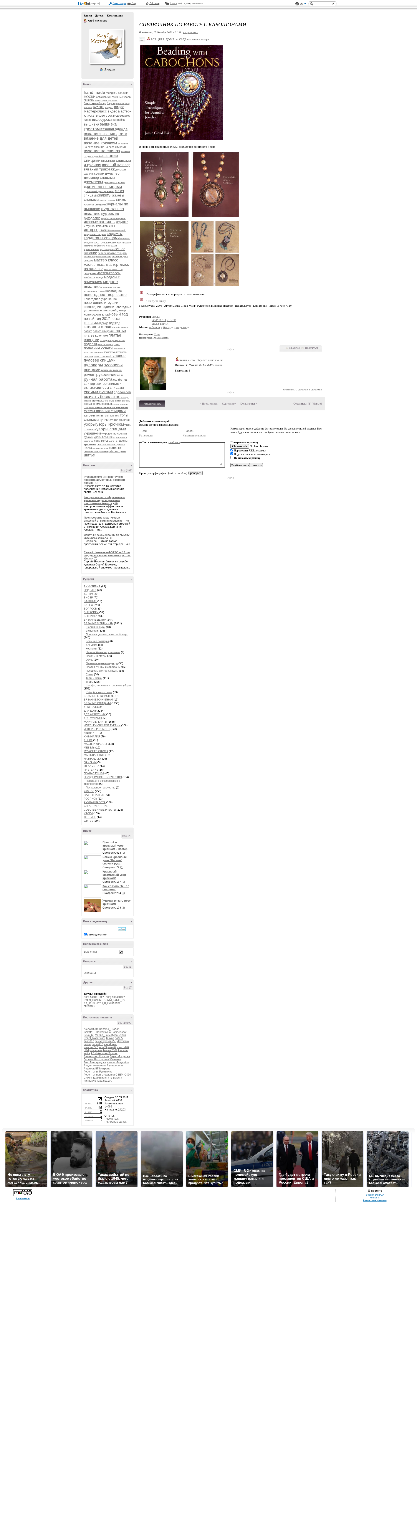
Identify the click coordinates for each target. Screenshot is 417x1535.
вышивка (91, 124)
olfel (86, 1050)
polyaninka (96, 1050)
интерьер (92, 230)
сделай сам (122, 392)
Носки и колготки (96, 656)
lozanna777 (91, 1047)
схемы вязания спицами (105, 411)
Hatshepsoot (118, 1032)
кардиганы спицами (102, 238)
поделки (90, 344)
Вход (134, 3)
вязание (92, 133)
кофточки (88, 246)
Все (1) (128, 966)
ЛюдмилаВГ (91, 1068)
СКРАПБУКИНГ (93, 806)
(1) (123, 852)
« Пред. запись (209, 403)
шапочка (115, 447)
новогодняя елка (96, 314)
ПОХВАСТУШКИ (94, 773)
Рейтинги (154, 3)
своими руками (98, 392)
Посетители (111, 1118)
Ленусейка (122, 1062)
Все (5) (128, 987)
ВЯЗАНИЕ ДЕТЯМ (95, 619)
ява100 (107, 1080)
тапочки (89, 415)
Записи (88, 15)
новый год (118, 314)
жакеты (104, 195)
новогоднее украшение (100, 299)
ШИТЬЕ (88, 820)
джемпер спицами (99, 177)
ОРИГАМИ (90, 762)
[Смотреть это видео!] (93, 847)
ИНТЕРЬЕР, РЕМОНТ (97, 729)
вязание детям (113, 134)
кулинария (107, 249)
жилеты (121, 200)
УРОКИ (88, 813)
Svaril (101, 1038)
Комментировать (152, 403)
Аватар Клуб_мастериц (106, 46)
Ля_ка (87, 1003)
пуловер (118, 356)
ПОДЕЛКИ (90, 590)
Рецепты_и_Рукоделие (106, 1003)
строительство (100, 400)
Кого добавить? (115, 996)
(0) (96, 482)
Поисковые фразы (115, 1121)
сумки (111, 401)
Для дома (92, 644)
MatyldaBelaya (117, 1035)
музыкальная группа (94, 291)
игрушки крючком (96, 226)
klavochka (123, 1041)
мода (99, 277)
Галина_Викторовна (96, 1059)
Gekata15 (89, 1032)
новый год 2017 (97, 319)
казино (105, 230)
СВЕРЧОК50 (123, 1074)
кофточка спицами (119, 242)
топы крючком (111, 415)
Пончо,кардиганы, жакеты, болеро (107, 634)
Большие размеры (97, 641)
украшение (93, 433)
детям (100, 173)
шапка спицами (100, 448)
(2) (123, 907)
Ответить (289, 389)
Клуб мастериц (85, 21)
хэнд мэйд (101, 440)
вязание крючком (100, 143)
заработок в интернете (113, 218)
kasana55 (110, 1041)
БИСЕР (88, 597)
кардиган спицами (95, 234)
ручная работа (98, 379)
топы (99, 415)
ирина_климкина (111, 1077)
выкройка (119, 119)
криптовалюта (91, 249)
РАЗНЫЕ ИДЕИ (93, 794)
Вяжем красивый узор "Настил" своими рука (115, 860)
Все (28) (127, 836)
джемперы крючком (114, 182)
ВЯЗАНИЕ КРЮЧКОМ (97, 695)
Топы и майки (94, 678)
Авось (173, 3)
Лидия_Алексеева (95, 1065)
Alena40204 (91, 1029)
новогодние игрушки (101, 303)
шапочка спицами (94, 451)
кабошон (154, 327)
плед (103, 340)
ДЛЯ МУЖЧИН (93, 718)
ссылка (218, 364)
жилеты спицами (95, 204)
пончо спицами (102, 356)
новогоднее (113, 290)
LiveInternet (90, 4)
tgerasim (123, 1050)
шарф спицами (115, 451)
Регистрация (119, 3)
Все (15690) (125, 1022)
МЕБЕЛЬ (89, 747)
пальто (88, 331)
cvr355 (119, 1038)
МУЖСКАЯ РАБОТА (96, 751)
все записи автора (198, 39)
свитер (89, 383)
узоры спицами (111, 429)
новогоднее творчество (105, 294)
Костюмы (92, 648)
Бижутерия (92, 630)
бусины (98, 107)
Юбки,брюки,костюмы (99, 692)
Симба (88, 1077)
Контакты (375, 1197)
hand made (94, 92)
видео (109, 107)
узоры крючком (110, 424)
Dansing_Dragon (109, 1029)
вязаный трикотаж (99, 169)
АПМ (94, 1053)
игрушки (122, 222)
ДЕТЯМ (88, 593)
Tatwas (110, 1038)
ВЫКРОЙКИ (91, 612)
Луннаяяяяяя (115, 1065)
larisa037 (97, 1044)
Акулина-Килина (107, 1053)
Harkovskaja (103, 1032)
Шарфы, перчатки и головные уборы (108, 685)
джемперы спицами (103, 186)
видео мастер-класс (104, 109)
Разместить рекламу (375, 1200)
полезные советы (98, 348)
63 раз (157, 334)
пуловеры (93, 365)
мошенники (106, 287)
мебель (89, 277)
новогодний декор (113, 310)
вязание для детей (101, 138)
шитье (89, 455)
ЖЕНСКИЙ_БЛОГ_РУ (111, 999)
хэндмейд (90, 973)
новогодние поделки (99, 307)
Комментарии (115, 15)
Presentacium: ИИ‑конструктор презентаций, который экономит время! (104, 479)
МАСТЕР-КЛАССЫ (95, 743)
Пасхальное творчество (100, 787)
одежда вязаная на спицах (102, 325)
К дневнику (229, 403)
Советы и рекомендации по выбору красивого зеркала (106, 537)
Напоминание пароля (194, 435)
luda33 (103, 1047)
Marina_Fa (101, 1035)
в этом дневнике (97, 934)
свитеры (89, 387)
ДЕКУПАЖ (90, 707)
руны (120, 375)
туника (104, 419)
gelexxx (99, 1041)
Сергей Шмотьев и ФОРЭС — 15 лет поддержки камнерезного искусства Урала (107, 555)
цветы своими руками (111, 444)
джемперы (93, 182)
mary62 (112, 1047)
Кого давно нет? (94, 996)
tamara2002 (110, 1050)
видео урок (104, 115)
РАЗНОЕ (89, 791)
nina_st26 (123, 1047)
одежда (103, 323)
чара (100, 1080)
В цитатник (315, 389)
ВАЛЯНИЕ (90, 601)
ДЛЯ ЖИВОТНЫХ (95, 714)
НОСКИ (90, 97)
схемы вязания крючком (110, 407)
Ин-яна (111, 1062)
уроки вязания (103, 437)
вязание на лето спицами (110, 147)
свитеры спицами (109, 387)
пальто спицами (103, 331)
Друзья (99, 15)
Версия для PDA (375, 1194)
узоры (90, 424)
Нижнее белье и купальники (103, 652)
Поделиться (311, 347)
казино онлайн (118, 230)
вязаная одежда (113, 129)
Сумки (89, 674)
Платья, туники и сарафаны (103, 667)
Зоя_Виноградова (95, 1062)
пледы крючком (116, 340)
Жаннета (115, 1059)
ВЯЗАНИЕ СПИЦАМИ (97, 703)
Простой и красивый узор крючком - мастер (115, 846)
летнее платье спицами (112, 253)
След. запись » (249, 403)
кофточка (100, 242)
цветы (113, 440)
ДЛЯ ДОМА (91, 710)
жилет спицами (107, 200)
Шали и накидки (95, 627)
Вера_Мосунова (120, 1056)
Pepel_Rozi (91, 999)
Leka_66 (89, 1035)
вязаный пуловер (116, 165)
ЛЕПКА (88, 740)
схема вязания (102, 403)
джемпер (112, 173)
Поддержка (297, 4)
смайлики (174, 442)
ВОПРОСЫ (91, 608)
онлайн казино (120, 327)
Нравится (294, 347)
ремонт (90, 375)
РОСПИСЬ (90, 798)
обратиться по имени (210, 360)
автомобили (103, 97)
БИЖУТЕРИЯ (92, 586)
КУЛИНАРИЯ (92, 736)
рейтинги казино (111, 370)
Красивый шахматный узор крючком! (114, 875)
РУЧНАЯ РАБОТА (95, 802)
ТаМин (97, 1077)
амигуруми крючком (106, 100)
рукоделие (106, 374)
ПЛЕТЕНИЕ (91, 769)
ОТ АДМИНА (91, 766)
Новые (317, 403)
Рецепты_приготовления (99, 1074)
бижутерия (91, 103)
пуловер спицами (100, 360)
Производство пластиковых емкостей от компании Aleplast (103, 519)
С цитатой (302, 389)
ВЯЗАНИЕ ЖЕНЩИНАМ (98, 623)
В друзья (109, 69)
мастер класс (106, 260)
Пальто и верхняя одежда (102, 663)
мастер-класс (94, 264)
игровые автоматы (99, 222)
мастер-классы (108, 273)
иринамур (90, 1080)
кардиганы (114, 234)
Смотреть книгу (156, 300)
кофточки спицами (105, 245)
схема (88, 403)
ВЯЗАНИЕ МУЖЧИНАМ (98, 699)
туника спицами (120, 419)
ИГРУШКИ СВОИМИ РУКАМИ (102, 725)
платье (119, 331)
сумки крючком (122, 401)
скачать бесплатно (102, 396)
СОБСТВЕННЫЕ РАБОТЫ (100, 809)
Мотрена (104, 1068)
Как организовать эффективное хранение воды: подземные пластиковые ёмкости (104, 500)
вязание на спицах (102, 151)
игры (112, 226)
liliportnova (110, 1044)
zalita (87, 1053)
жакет (110, 191)
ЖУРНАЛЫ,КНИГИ (95, 721)
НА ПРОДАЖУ (92, 758)
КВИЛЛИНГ (91, 732)
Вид (303, 4)
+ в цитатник (190, 32)
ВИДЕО (88, 604)
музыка (117, 287)
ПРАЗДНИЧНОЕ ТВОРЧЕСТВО (103, 777)
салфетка (120, 379)
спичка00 (89, 1006)
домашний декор (95, 191)
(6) (123, 893)
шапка (88, 447)
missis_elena (187, 360)
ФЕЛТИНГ (90, 817)
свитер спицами (108, 383)
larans (87, 1044)
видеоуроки (102, 119)
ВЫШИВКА (90, 616)
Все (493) (126, 470)
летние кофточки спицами (97, 256)
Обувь (89, 659)
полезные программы (109, 344)
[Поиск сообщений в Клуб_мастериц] (122, 929)
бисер (102, 103)
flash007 (89, 1041)
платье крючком (96, 335)
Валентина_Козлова (96, 1056)
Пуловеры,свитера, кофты (102, 670)
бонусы (111, 103)
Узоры (90, 681)
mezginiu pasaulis (117, 92)
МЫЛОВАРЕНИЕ (94, 755)
